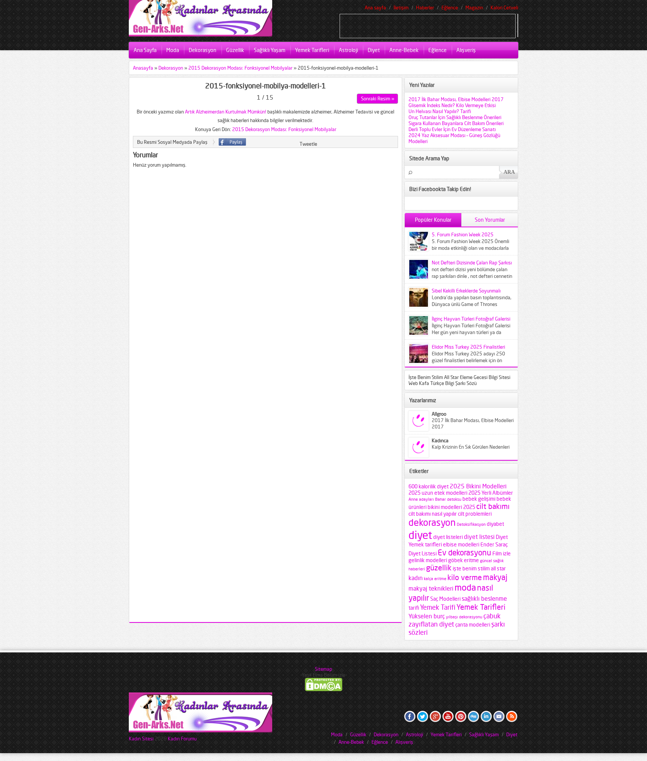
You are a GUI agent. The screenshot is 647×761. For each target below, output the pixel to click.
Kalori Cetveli (504, 7)
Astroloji (348, 50)
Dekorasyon (202, 50)
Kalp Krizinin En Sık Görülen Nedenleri (471, 447)
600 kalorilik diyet (428, 486)
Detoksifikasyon (471, 524)
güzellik (439, 567)
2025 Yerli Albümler (490, 493)
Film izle (501, 554)
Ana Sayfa (145, 50)
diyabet (495, 524)
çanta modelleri (472, 625)
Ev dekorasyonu (464, 552)
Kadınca (440, 440)
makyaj (495, 577)
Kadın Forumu (182, 739)
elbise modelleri (461, 545)
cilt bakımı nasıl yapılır (432, 514)
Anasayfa (143, 68)
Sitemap (323, 669)
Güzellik (235, 50)
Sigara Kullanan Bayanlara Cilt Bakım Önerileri (456, 123)
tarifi (413, 608)
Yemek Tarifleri (312, 50)
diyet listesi (479, 536)
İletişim (401, 7)
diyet (420, 535)
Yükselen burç (426, 616)
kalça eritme (435, 578)
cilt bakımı (493, 506)
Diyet (374, 50)
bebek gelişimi (478, 499)
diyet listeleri (448, 537)
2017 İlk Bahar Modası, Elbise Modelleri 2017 (456, 99)
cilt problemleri (475, 514)
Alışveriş (466, 50)
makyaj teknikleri (430, 588)
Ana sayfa (375, 7)
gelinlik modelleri (427, 560)
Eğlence (449, 7)
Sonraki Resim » (377, 98)
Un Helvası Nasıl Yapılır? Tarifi (439, 111)
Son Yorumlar (490, 219)
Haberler (425, 7)
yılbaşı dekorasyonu (464, 617)
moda (465, 587)
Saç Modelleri (445, 599)
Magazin (474, 7)
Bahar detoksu (448, 499)
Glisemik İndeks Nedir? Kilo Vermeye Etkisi (452, 105)
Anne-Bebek (404, 50)
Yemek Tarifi (437, 607)
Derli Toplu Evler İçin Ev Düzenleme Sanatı (452, 129)
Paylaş (232, 142)
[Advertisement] (427, 25)
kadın (415, 578)
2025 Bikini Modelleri (478, 486)
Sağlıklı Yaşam (269, 50)
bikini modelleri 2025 (451, 507)
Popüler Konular (433, 219)
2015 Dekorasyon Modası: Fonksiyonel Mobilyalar (240, 68)
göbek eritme (463, 560)
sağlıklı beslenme (484, 598)
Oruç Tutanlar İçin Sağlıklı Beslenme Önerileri (454, 117)
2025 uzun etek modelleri (437, 493)
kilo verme (464, 577)
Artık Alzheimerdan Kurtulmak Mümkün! (225, 112)
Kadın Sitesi (141, 739)
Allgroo (439, 414)
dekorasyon (432, 522)
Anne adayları (421, 499)
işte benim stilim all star (479, 568)
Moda (172, 50)
